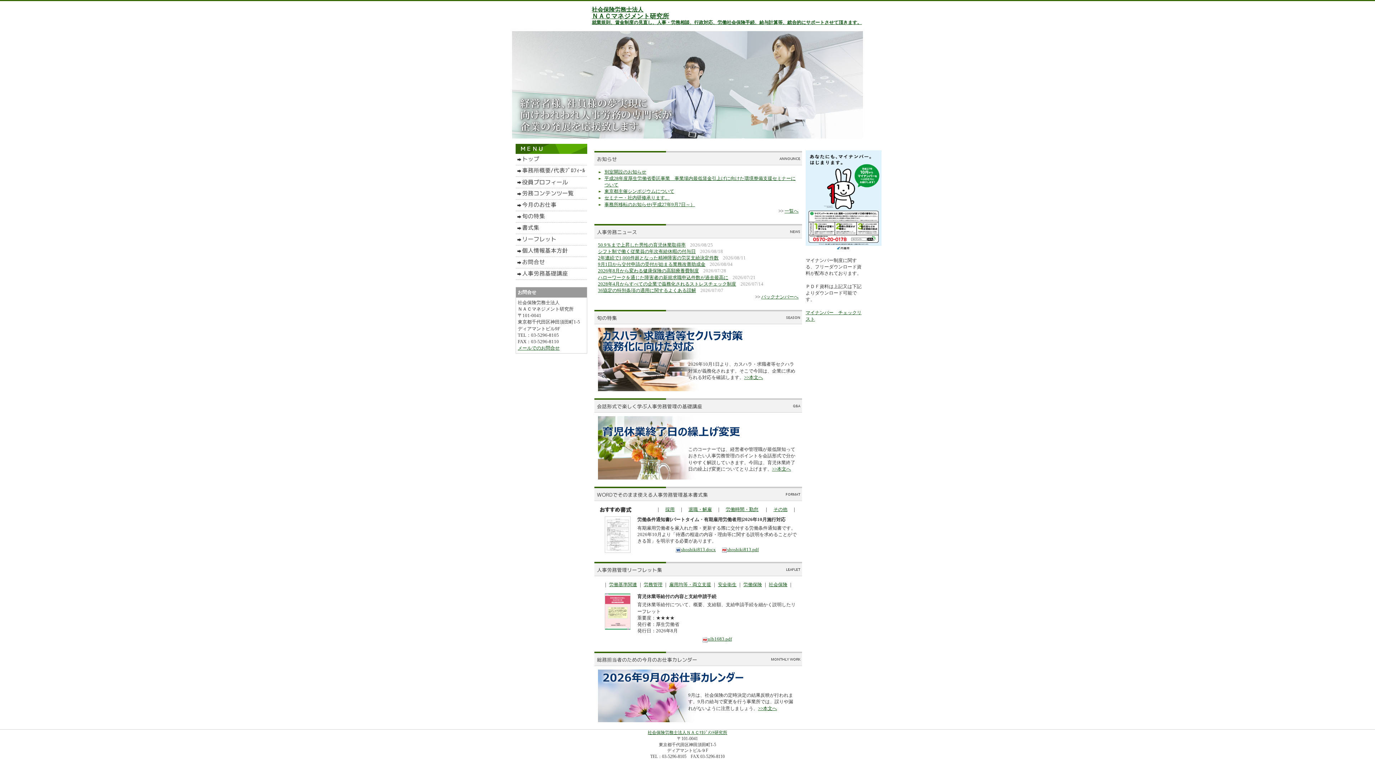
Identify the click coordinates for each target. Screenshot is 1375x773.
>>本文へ (753, 377)
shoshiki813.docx (698, 549)
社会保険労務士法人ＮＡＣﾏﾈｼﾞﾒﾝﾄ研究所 (687, 732)
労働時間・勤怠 (742, 509)
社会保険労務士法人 (617, 9)
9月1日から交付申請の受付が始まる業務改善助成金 (651, 264)
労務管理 (653, 584)
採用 (670, 509)
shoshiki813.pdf (743, 549)
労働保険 (752, 584)
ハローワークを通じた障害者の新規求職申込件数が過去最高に (663, 277)
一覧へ (792, 211)
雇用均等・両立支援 (690, 584)
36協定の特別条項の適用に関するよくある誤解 (647, 290)
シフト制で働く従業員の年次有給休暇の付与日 (647, 251)
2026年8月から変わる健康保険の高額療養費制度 (648, 270)
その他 (780, 509)
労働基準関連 (623, 584)
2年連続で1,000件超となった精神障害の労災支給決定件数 (658, 258)
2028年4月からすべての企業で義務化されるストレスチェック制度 (667, 284)
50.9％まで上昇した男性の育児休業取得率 (642, 245)
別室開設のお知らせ (625, 172)
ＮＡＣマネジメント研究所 (630, 16)
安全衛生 (727, 584)
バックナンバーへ (780, 297)
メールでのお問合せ (539, 348)
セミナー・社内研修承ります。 (637, 197)
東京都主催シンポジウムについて (639, 191)
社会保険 (778, 584)
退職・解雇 (700, 509)
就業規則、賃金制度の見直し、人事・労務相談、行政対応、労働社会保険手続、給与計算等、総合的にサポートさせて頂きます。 (727, 22)
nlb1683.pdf (720, 639)
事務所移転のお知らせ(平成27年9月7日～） (649, 204)
